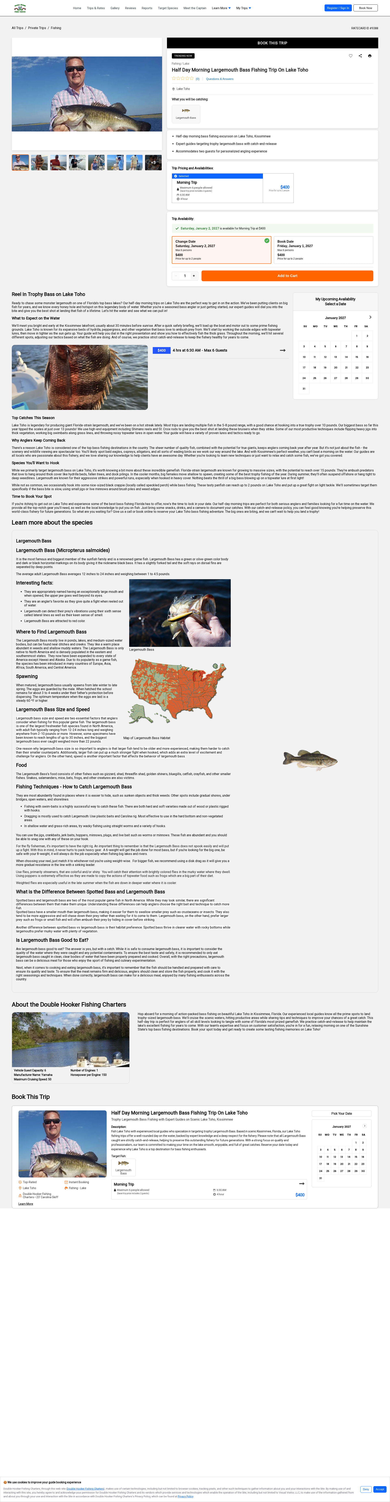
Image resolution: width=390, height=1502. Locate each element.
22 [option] (356, 367)
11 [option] (315, 357)
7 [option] (346, 346)
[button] (221, 9)
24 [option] (304, 378)
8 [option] (357, 346)
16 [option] (367, 357)
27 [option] (335, 378)
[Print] (369, 56)
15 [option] (356, 357)
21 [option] (346, 367)
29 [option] (356, 378)
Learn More (25, 1204)
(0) (197, 78)
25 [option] (314, 378)
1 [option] (356, 336)
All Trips (17, 28)
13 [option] (335, 357)
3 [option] (304, 346)
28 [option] (346, 378)
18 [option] (314, 367)
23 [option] (367, 367)
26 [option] (325, 378)
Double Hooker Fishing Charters (85, 1488)
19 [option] (325, 367)
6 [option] (336, 346)
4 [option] (315, 346)
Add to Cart (287, 276)
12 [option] (325, 357)
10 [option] (304, 357)
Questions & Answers (219, 78)
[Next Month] (370, 316)
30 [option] (367, 378)
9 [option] (367, 346)
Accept (380, 1489)
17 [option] (304, 367)
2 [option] (367, 336)
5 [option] (325, 346)
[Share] (360, 56)
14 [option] (346, 357)
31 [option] (304, 388)
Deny (366, 1489)
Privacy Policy (185, 1496)
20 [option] (335, 367)
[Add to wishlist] (350, 56)
